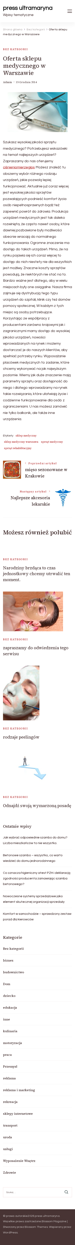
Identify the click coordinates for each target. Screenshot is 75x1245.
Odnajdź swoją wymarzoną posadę (37, 805)
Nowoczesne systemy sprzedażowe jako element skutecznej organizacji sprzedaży (34, 899)
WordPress (10, 1232)
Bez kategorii (15, 49)
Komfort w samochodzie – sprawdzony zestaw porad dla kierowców (37, 916)
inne (6, 1019)
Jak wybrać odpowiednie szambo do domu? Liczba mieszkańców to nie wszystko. (35, 840)
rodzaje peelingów (21, 737)
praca (7, 1054)
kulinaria (10, 1031)
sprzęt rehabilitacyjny (18, 448)
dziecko (9, 995)
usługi (8, 1149)
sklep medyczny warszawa (21, 442)
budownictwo (13, 972)
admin (7, 82)
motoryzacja (12, 1043)
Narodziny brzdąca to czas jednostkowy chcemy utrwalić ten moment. (36, 574)
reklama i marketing (19, 1090)
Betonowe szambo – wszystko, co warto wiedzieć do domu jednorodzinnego (33, 858)
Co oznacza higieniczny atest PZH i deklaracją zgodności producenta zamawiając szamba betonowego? (36, 878)
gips (31, 167)
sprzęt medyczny (52, 442)
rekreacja (10, 1102)
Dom (6, 984)
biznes (8, 960)
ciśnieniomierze (15, 167)
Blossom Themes (36, 1227)
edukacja (10, 1007)
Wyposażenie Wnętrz (19, 1160)
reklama (9, 1078)
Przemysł (10, 1066)
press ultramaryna (28, 8)
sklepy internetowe (18, 1113)
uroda (7, 1137)
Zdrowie (9, 1172)
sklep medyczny (26, 435)
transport (10, 1125)
